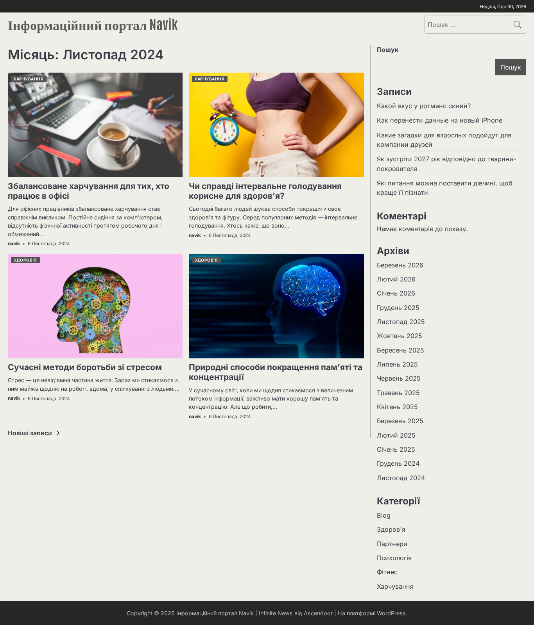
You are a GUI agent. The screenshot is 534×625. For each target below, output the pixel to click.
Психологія (394, 558)
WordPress (391, 613)
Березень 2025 (400, 421)
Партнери (392, 544)
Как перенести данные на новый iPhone (439, 120)
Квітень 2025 (397, 407)
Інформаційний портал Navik (93, 23)
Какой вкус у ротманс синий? (424, 106)
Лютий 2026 (396, 279)
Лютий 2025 (396, 435)
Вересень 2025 (400, 350)
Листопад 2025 (401, 322)
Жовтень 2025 (399, 336)
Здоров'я (25, 260)
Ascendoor (318, 613)
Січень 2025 (396, 449)
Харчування (28, 79)
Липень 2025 (397, 364)
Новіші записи (30, 433)
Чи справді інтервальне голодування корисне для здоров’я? (265, 191)
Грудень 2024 (398, 463)
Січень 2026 (396, 293)
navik (14, 243)
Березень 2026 (400, 265)
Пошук (387, 49)
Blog (384, 515)
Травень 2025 (398, 393)
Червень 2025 (399, 378)
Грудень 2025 (398, 308)
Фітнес (387, 572)
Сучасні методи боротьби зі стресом (85, 367)
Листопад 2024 (401, 478)
